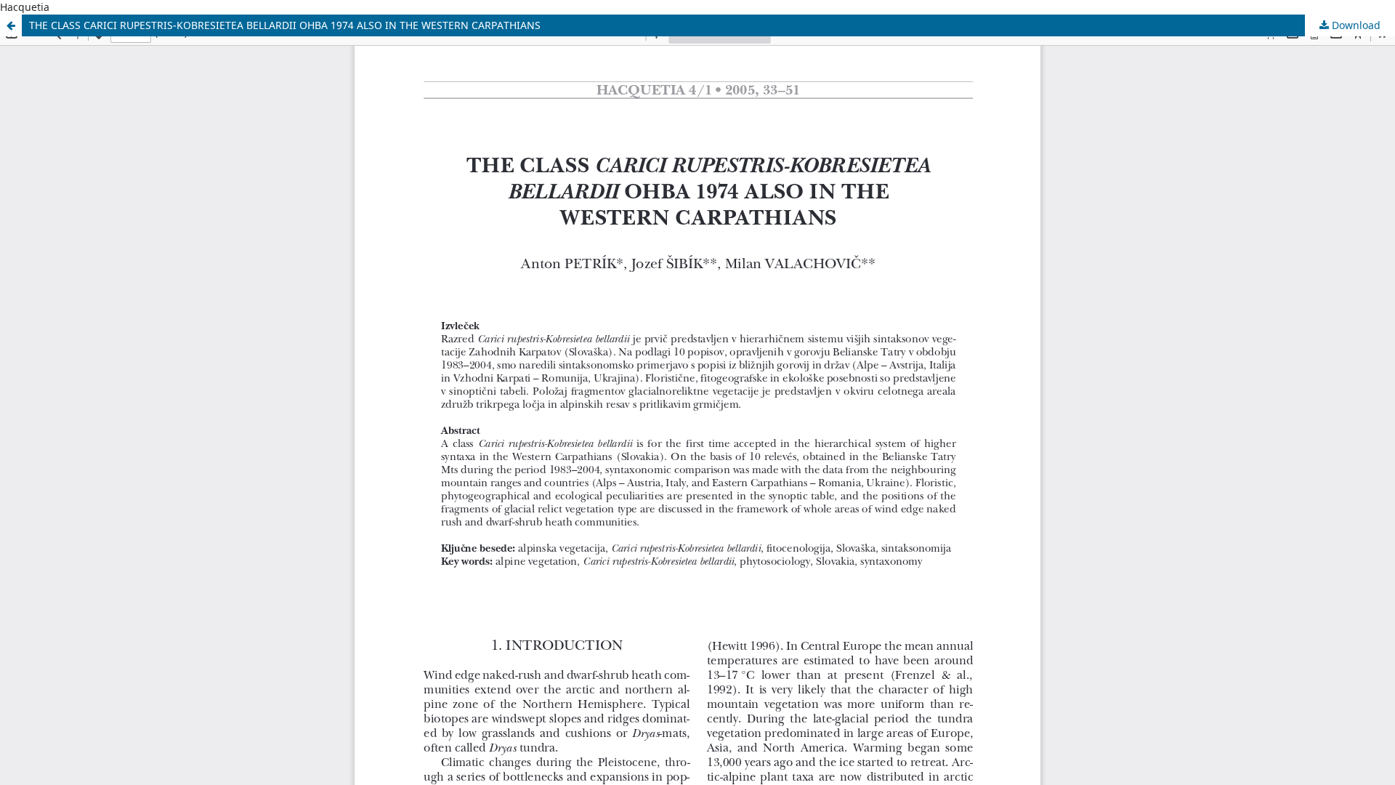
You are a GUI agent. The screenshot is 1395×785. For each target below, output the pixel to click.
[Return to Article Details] (11, 25)
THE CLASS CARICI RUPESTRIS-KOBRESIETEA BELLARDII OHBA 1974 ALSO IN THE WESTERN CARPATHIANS (285, 25)
